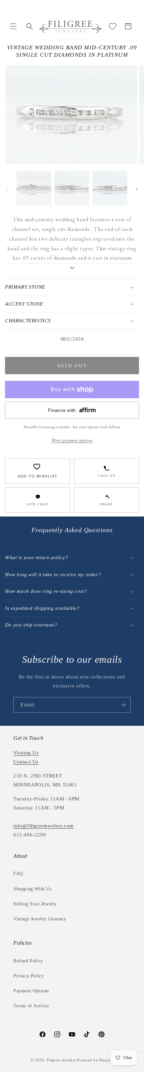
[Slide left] (7, 189)
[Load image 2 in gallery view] (72, 188)
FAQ (18, 873)
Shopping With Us (32, 888)
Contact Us (26, 761)
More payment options (72, 440)
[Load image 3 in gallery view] (109, 188)
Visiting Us (26, 752)
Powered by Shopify (95, 1060)
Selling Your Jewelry (35, 903)
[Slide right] (136, 189)
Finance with (72, 410)
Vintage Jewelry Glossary (39, 918)
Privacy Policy (28, 975)
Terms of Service (31, 1005)
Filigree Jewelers (61, 1060)
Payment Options (31, 990)
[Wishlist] (112, 26)
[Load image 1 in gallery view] (33, 188)
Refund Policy (28, 960)
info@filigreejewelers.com (43, 825)
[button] (13, 26)
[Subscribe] (123, 705)
